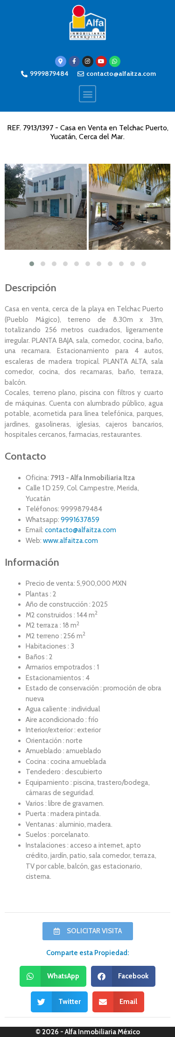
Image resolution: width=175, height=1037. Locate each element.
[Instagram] (87, 61)
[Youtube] (101, 61)
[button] (87, 93)
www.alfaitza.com (70, 540)
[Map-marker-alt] (60, 61)
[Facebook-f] (74, 61)
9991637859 (80, 519)
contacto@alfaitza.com (80, 530)
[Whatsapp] (114, 61)
